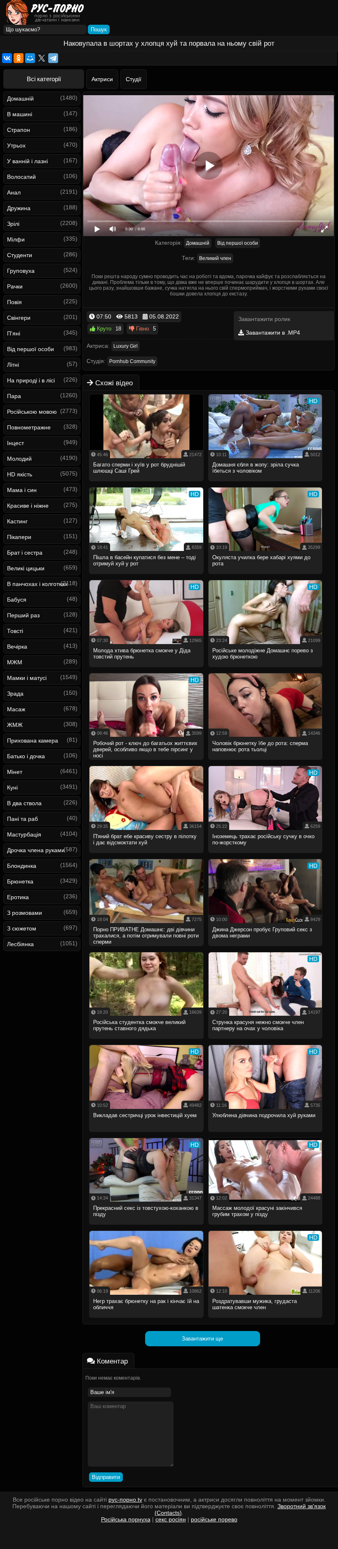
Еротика (18, 897)
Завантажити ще (202, 1339)
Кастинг (17, 521)
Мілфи (16, 239)
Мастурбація (24, 834)
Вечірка (17, 646)
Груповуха (21, 270)
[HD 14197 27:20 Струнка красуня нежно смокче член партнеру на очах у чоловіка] (265, 1041)
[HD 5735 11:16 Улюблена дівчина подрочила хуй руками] (265, 1134)
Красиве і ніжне (28, 505)
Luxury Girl (125, 346)
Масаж (16, 709)
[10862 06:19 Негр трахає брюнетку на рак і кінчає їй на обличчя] (146, 1320)
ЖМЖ (15, 725)
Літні (13, 364)
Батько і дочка (26, 756)
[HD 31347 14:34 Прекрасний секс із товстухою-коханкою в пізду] (146, 1227)
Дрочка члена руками (36, 850)
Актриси (102, 79)
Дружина (19, 208)
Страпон (18, 130)
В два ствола (24, 803)
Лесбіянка (20, 944)
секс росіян (170, 1519)
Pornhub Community (132, 361)
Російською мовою (32, 411)
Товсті (15, 631)
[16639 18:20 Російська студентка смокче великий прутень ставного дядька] (146, 1041)
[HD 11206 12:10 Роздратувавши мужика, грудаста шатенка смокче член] (265, 1320)
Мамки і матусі (27, 678)
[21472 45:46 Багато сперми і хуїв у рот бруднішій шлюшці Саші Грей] (146, 483)
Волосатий (21, 176)
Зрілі (13, 223)
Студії (133, 79)
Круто (103, 329)
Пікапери (19, 537)
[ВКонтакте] (7, 58)
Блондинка (21, 865)
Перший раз (23, 615)
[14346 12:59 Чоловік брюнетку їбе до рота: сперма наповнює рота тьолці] (265, 762)
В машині (19, 114)
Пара (14, 396)
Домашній (20, 98)
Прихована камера (32, 740)
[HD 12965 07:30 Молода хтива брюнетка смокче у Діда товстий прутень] (146, 669)
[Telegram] (53, 58)
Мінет (14, 772)
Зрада (15, 693)
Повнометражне (29, 427)
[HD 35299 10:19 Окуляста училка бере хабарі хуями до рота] (265, 576)
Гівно (141, 329)
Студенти (19, 255)
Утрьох (16, 145)
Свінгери (19, 317)
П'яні (13, 333)
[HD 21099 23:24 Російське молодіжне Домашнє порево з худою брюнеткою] (265, 669)
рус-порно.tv (125, 1499)
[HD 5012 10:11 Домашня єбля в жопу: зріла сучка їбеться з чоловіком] (265, 483)
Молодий (19, 458)
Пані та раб (22, 819)
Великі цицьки (26, 568)
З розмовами (24, 912)
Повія (14, 302)
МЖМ (14, 662)
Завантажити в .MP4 (272, 332)
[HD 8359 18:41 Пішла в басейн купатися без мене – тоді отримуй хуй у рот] (146, 576)
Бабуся (16, 599)
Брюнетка (20, 881)
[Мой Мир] (30, 58)
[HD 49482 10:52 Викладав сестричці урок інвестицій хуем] (146, 1134)
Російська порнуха (125, 1519)
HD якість (19, 474)
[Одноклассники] (18, 58)
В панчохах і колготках (37, 584)
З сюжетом (21, 928)
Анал (14, 192)
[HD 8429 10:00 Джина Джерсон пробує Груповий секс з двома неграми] (265, 948)
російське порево (214, 1519)
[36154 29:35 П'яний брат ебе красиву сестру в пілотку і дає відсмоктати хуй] (146, 855)
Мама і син (22, 490)
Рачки (15, 286)
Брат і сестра (24, 552)
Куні (12, 787)
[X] (42, 58)
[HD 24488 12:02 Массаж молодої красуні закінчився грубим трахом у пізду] (265, 1227)
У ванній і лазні (27, 161)
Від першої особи (30, 349)
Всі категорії (44, 78)
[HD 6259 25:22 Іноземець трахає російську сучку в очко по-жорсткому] (265, 855)
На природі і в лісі (31, 380)
